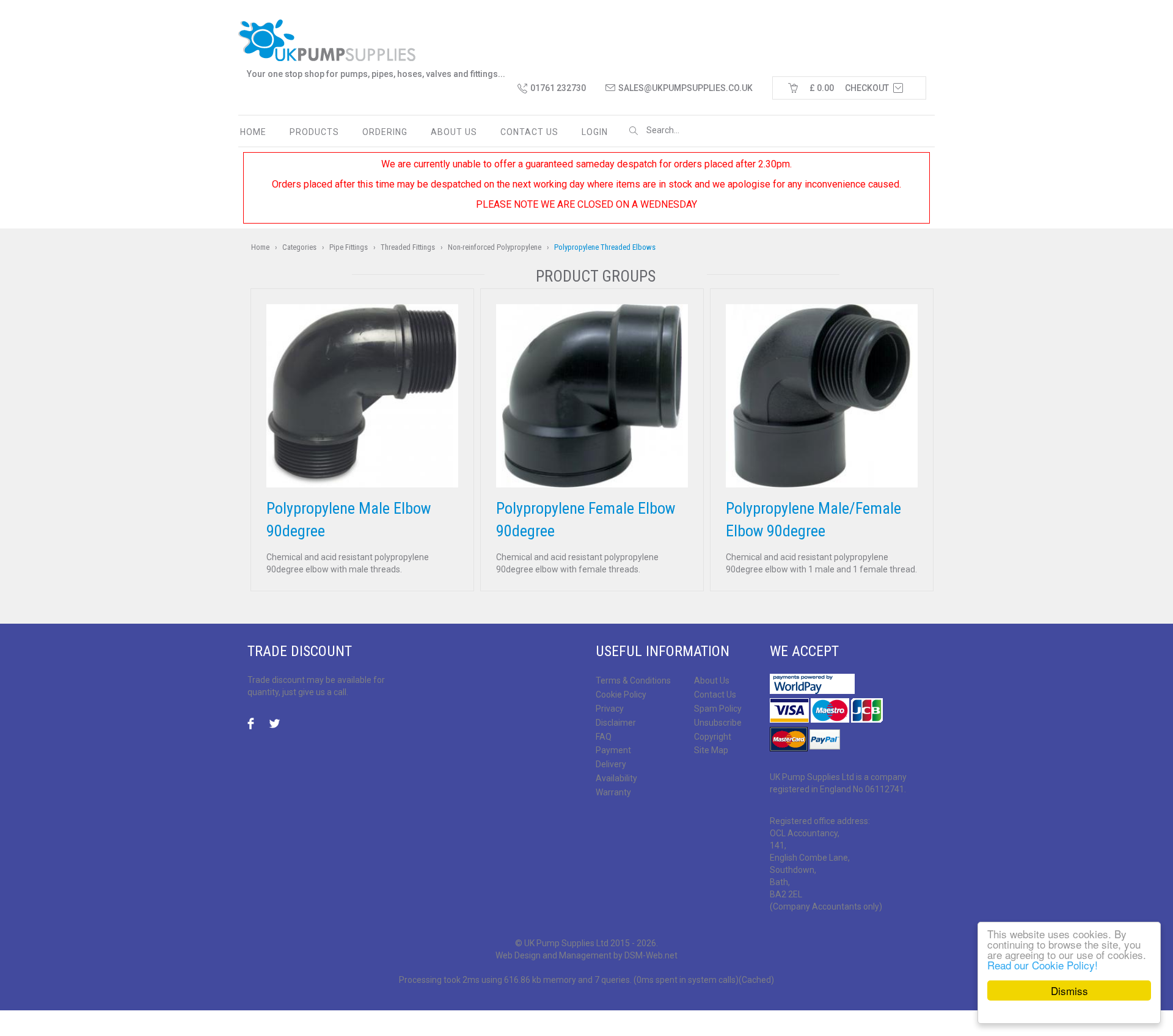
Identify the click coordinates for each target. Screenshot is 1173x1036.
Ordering (384, 132)
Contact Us (715, 694)
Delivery (611, 764)
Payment (613, 750)
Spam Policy (718, 708)
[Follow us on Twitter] (275, 724)
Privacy (610, 708)
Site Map (711, 750)
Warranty (613, 792)
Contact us (529, 132)
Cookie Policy (621, 694)
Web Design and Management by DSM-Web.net (586, 955)
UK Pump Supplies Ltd (566, 943)
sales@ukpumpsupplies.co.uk (685, 88)
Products (314, 132)
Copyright (712, 737)
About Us (454, 132)
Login (595, 132)
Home (253, 132)
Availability (616, 778)
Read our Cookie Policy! (1042, 964)
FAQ (604, 737)
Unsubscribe (718, 723)
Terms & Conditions (633, 680)
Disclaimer (616, 723)
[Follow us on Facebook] (254, 724)
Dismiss (1069, 990)
